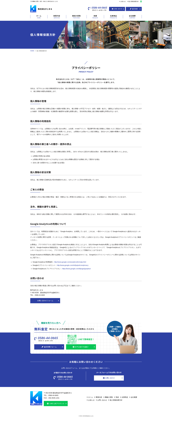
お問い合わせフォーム (45, 300)
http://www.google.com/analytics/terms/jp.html (70, 262)
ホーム (90, 397)
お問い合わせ (118, 9)
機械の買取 (109, 397)
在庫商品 (125, 397)
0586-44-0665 (99, 7)
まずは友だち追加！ (82, 347)
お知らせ (123, 1)
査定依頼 (135, 9)
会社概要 (134, 397)
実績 (117, 397)
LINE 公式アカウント (56, 403)
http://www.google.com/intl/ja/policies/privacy (72, 265)
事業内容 (99, 397)
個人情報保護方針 (133, 1)
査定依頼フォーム (50, 347)
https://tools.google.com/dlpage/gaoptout (76, 269)
